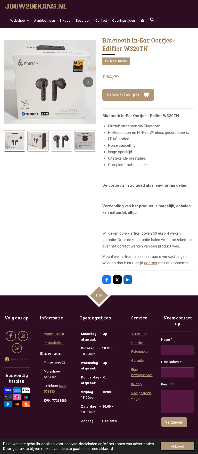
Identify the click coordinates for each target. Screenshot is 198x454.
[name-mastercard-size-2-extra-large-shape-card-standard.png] (16, 404)
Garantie (137, 360)
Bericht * (167, 384)
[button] (14, 141)
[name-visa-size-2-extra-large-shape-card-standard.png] (7, 390)
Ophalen (137, 343)
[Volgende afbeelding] (88, 82)
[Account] (142, 20)
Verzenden (139, 334)
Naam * (166, 339)
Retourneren (140, 351)
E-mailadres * (171, 362)
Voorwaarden (54, 334)
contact (150, 263)
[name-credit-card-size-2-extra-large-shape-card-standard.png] (7, 397)
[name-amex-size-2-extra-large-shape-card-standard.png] (16, 390)
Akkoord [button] (177, 446)
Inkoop (136, 384)
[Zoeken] (152, 20)
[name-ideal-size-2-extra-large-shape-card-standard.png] (16, 397)
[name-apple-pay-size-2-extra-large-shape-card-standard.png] (25, 390)
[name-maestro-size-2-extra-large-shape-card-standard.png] (25, 397)
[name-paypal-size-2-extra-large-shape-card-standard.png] (7, 404)
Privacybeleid (53, 343)
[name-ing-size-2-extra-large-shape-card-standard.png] (25, 404)
